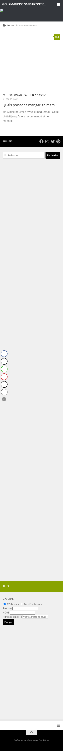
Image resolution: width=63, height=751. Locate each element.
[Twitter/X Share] (4, 361)
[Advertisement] (31, 232)
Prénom (7, 608)
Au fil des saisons (35, 95)
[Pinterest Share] (4, 376)
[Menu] (58, 4)
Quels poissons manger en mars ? (30, 105)
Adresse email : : (13, 616)
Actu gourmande (13, 95)
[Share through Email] (4, 392)
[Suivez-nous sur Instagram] (47, 141)
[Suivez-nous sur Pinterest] (58, 141)
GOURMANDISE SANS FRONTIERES (25, 4)
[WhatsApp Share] (4, 369)
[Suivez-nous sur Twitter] (53, 141)
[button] (4, 399)
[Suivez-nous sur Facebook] (41, 141)
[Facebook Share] (4, 353)
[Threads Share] (4, 384)
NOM (6, 612)
